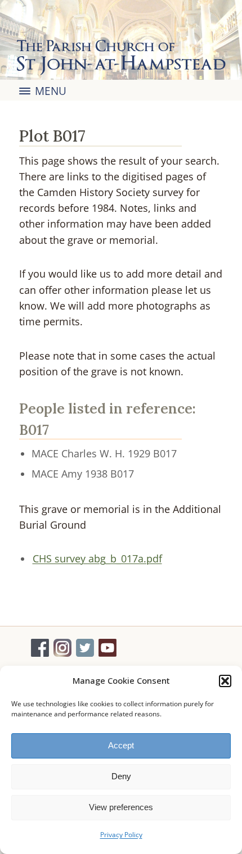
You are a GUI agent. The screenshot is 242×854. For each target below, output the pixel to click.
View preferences (121, 807)
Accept (121, 745)
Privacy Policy (121, 834)
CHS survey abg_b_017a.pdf (97, 558)
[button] (225, 681)
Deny (121, 776)
